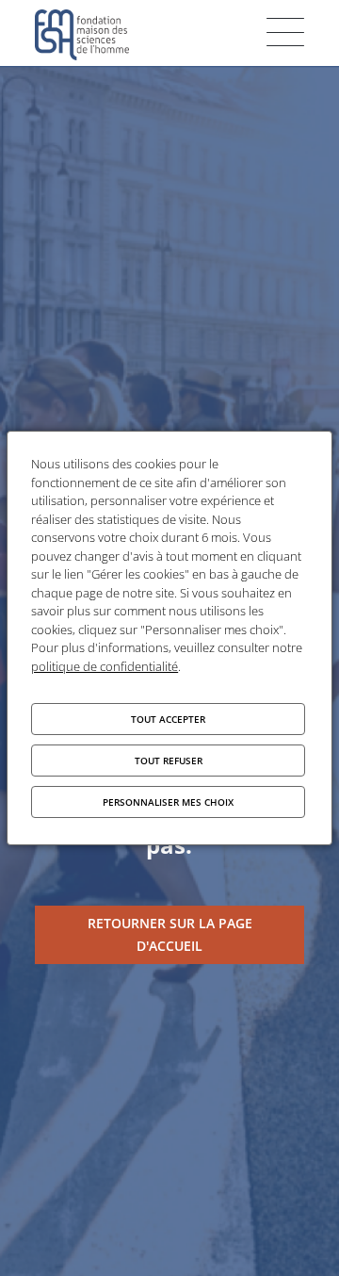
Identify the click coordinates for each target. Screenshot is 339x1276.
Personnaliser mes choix (168, 802)
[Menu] (285, 32)
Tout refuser (168, 760)
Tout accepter (168, 719)
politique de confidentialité (104, 666)
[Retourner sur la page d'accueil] (169, 935)
